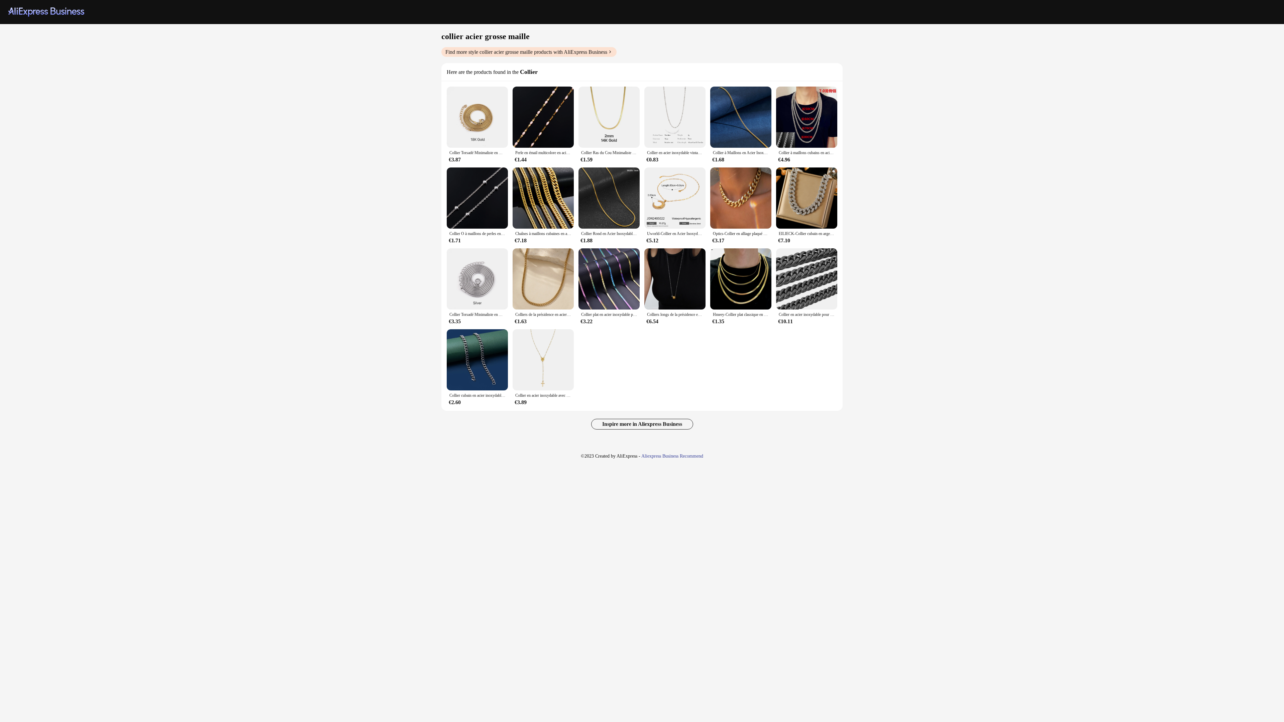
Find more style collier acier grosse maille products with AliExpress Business (526, 52)
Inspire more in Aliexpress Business (642, 424)
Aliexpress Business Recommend (672, 456)
